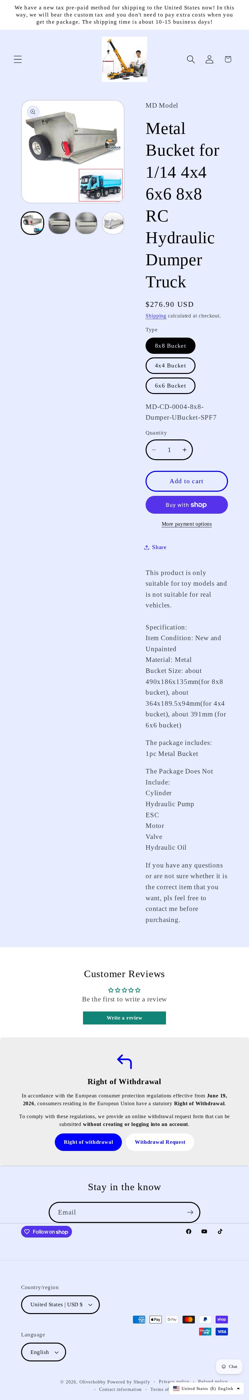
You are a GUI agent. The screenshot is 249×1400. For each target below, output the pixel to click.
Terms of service (168, 1389)
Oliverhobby (92, 1381)
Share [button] (159, 547)
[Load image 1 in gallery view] (32, 223)
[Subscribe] (190, 1212)
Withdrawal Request (160, 1142)
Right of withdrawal (88, 1142)
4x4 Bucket (170, 365)
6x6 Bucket (170, 385)
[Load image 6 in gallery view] (113, 223)
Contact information (120, 1389)
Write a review (125, 1018)
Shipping (156, 315)
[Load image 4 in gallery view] (59, 223)
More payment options (187, 524)
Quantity (156, 433)
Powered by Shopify (128, 1381)
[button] (17, 59)
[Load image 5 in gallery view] (86, 223)
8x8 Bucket (170, 345)
